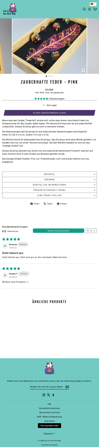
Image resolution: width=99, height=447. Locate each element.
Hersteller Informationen (49, 185)
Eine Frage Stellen (49, 195)
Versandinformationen (49, 408)
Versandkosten (57, 92)
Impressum (49, 421)
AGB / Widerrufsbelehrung (49, 416)
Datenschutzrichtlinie (49, 412)
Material (49, 174)
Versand (49, 179)
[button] (42, 98)
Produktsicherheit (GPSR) (49, 190)
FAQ (49, 404)
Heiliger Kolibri (10, 145)
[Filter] (88, 230)
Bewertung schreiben (58, 230)
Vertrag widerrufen (49, 425)
